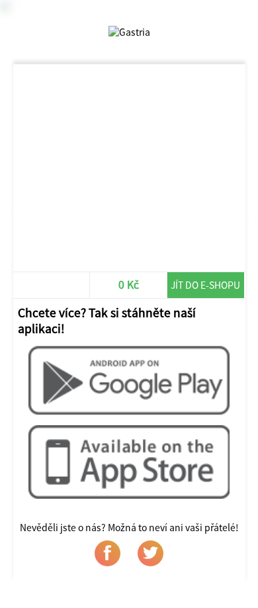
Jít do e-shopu (205, 285)
